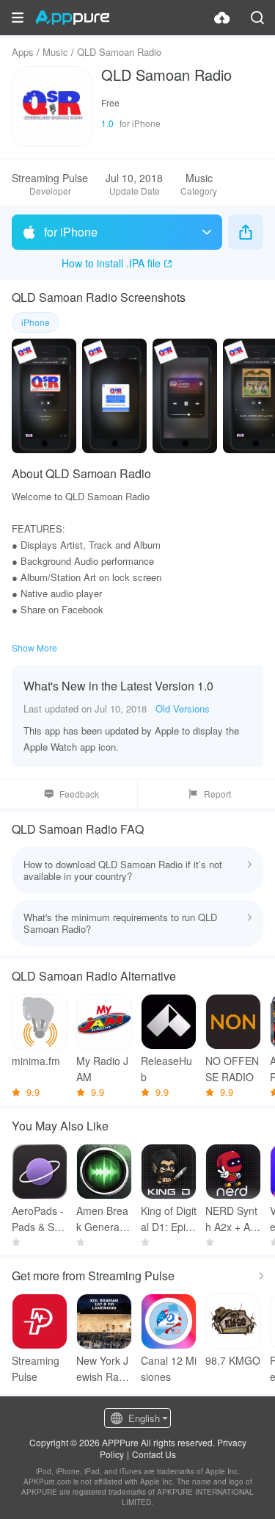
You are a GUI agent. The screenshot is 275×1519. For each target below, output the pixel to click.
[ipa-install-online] (222, 17)
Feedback (79, 793)
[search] (257, 17)
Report (217, 793)
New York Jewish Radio (102, 1369)
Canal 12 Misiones (169, 1368)
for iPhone (71, 231)
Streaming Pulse (35, 1368)
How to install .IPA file (111, 263)
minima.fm (36, 1060)
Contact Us (154, 1454)
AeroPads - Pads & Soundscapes (39, 1219)
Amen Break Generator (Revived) (104, 1219)
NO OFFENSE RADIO (232, 1068)
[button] (17, 17)
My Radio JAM (102, 1068)
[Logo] (72, 17)
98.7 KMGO (232, 1360)
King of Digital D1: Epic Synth (169, 1219)
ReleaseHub (166, 1068)
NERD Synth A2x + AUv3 (231, 1219)
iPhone (35, 322)
